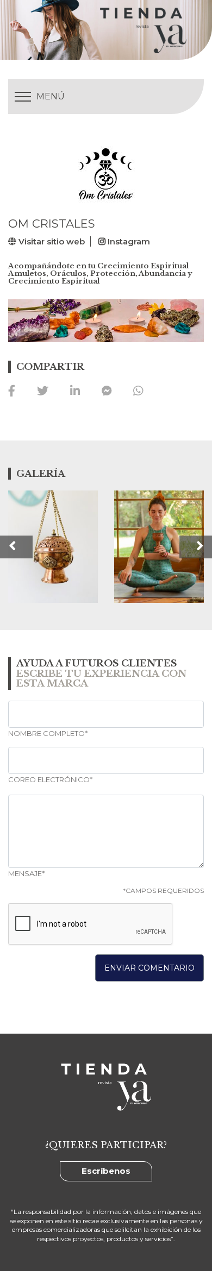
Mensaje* (26, 874)
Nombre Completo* (48, 733)
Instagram (127, 241)
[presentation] (16, 547)
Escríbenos (106, 1171)
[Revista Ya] (116, 29)
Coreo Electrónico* (50, 780)
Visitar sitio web (50, 241)
